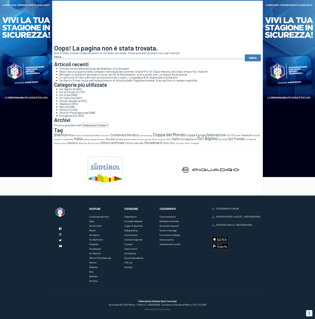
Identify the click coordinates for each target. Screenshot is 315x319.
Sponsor (128, 267)
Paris (154, 139)
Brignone (78, 135)
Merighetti (101, 139)
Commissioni (131, 235)
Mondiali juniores (123, 139)
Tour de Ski (180, 143)
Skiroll (63, 107)
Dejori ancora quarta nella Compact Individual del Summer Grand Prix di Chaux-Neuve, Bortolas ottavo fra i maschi (133, 71)
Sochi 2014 (169, 142)
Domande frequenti (169, 225)
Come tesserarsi (167, 216)
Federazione (130, 216)
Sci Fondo (236, 138)
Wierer (187, 143)
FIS (228, 135)
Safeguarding (130, 230)
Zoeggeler (195, 143)
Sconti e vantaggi (168, 230)
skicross (83, 143)
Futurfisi (256, 135)
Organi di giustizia (133, 225)
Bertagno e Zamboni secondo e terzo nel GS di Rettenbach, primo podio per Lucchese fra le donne (123, 74)
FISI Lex (128, 262)
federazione (216, 134)
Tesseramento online (169, 244)
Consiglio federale (133, 221)
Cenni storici (130, 248)
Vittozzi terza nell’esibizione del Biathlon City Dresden (94, 68)
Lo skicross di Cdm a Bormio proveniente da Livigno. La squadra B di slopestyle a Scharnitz (118, 77)
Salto (176, 139)
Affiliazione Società (169, 221)
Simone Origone (60, 143)
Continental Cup (145, 135)
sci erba (222, 139)
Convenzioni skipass (169, 235)
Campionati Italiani (91, 135)
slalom (97, 143)
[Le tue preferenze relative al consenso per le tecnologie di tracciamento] (309, 313)
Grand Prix (58, 139)
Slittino (64, 109)
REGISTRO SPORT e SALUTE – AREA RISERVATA (238, 216)
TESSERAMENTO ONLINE (227, 208)
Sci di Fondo (67, 92)
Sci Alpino (65, 89)
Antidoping (130, 253)
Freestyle (93, 244)
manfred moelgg (89, 139)
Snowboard (66, 115)
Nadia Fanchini (138, 139)
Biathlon (61, 134)
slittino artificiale (112, 143)
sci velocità (250, 139)
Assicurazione (166, 239)
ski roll (91, 143)
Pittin (168, 139)
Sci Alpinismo (189, 139)
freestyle (246, 135)
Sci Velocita (67, 98)
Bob (71, 135)
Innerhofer (68, 139)
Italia (78, 138)
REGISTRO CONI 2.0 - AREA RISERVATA (234, 225)
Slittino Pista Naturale (73, 112)
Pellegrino (161, 139)
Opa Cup (147, 139)
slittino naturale (134, 142)
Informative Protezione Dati (157, 309)
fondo (237, 135)
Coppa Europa (196, 135)
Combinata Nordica (124, 135)
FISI (232, 135)
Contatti (128, 244)
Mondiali (110, 139)
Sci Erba (64, 95)
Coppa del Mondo (169, 134)
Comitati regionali (133, 239)
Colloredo (105, 135)
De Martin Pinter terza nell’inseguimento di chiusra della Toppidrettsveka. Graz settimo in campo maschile (128, 80)
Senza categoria (69, 101)
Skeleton (65, 104)
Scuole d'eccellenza (133, 258)
